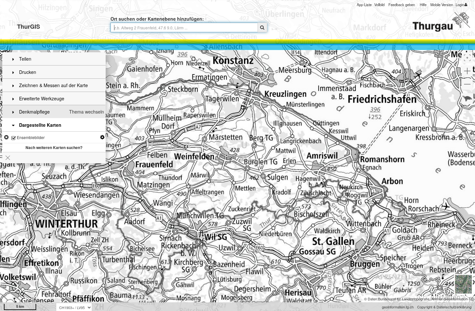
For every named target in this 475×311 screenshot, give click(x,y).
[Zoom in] (467, 70)
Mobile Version (441, 4)
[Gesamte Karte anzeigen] (467, 98)
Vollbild (379, 4)
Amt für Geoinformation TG (452, 298)
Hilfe (423, 4)
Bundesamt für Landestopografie (403, 298)
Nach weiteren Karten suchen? (54, 147)
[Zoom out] (467, 84)
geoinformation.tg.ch (398, 306)
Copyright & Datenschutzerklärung (444, 306)
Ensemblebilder (30, 137)
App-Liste (364, 4)
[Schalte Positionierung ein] (467, 57)
